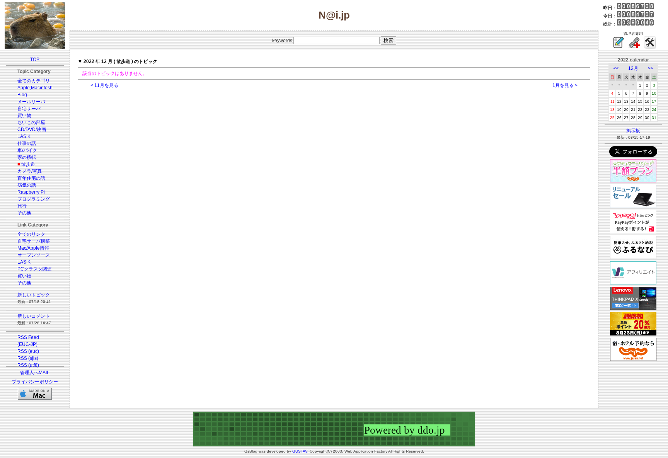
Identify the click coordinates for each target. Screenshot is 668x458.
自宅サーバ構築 (33, 241)
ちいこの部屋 (31, 122)
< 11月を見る (104, 85)
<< (616, 68)
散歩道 (28, 164)
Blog (22, 94)
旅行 (22, 206)
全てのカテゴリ (33, 80)
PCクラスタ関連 (34, 269)
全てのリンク (31, 234)
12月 (633, 68)
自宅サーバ (29, 108)
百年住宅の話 (31, 178)
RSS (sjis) (27, 358)
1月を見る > (565, 85)
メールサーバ (31, 101)
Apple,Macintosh (35, 87)
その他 (24, 213)
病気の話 (26, 185)
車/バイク (27, 150)
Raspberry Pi (31, 192)
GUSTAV (299, 451)
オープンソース (33, 255)
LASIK (24, 136)
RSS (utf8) (28, 365)
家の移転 (26, 157)
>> (650, 68)
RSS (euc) (28, 351)
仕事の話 (26, 143)
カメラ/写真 (29, 171)
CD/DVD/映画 (31, 129)
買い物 (24, 115)
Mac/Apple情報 (33, 248)
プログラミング (33, 199)
